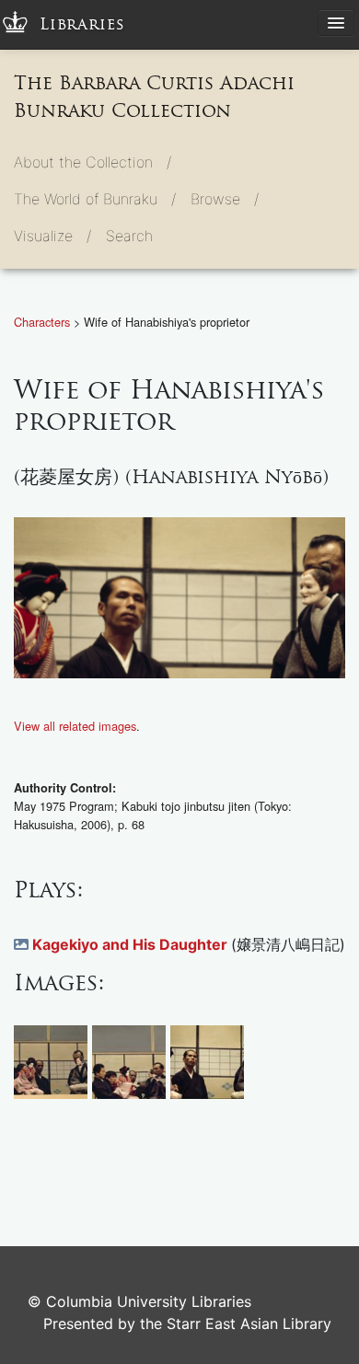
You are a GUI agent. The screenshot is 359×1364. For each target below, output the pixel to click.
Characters (44, 321)
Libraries (82, 24)
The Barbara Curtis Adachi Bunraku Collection (154, 96)
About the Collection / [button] (92, 162)
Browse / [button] (225, 199)
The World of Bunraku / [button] (95, 199)
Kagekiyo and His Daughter (131, 944)
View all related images (75, 725)
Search (129, 235)
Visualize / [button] (52, 235)
